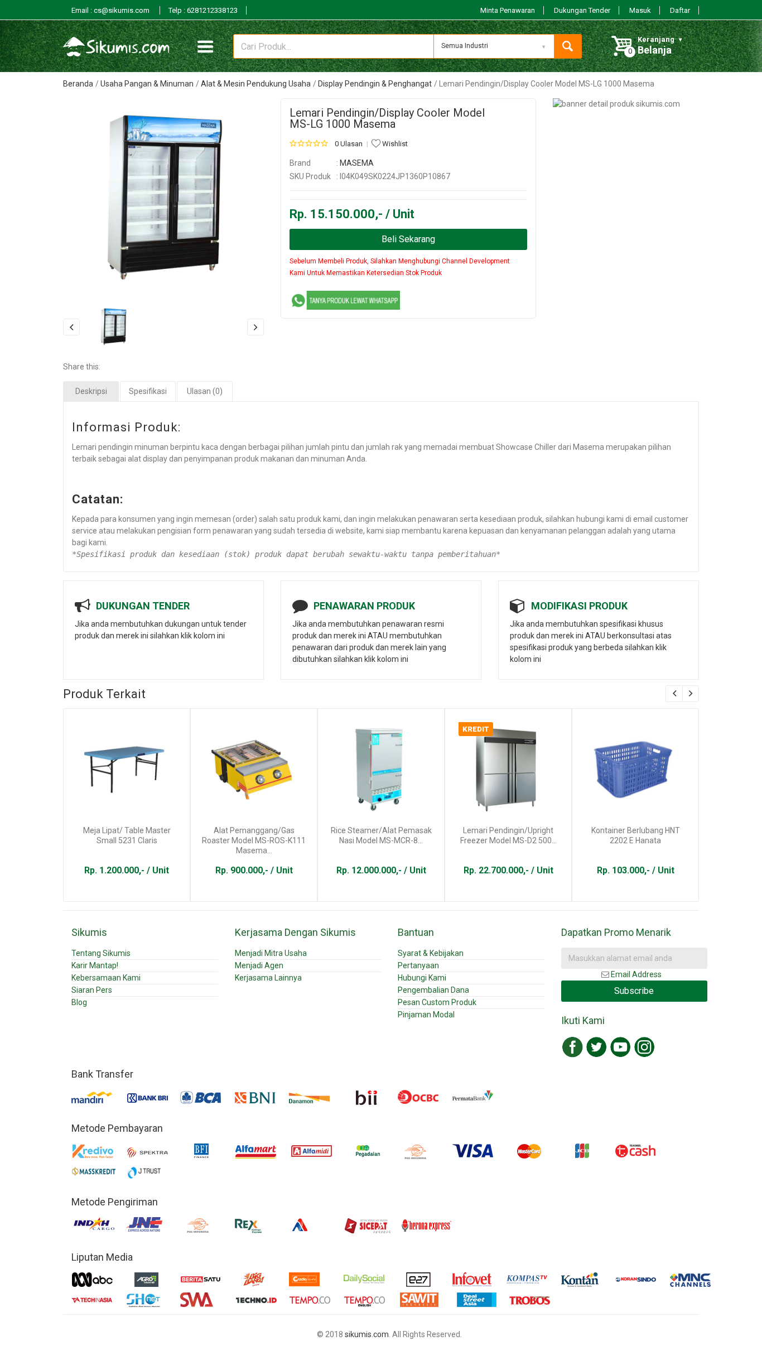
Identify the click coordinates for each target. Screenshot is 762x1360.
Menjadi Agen (259, 965)
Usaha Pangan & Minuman (147, 83)
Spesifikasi (148, 391)
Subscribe (634, 991)
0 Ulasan (349, 144)
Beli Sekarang (408, 239)
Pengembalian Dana (433, 990)
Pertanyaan (418, 965)
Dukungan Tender (582, 10)
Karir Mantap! (94, 965)
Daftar (680, 10)
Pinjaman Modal (426, 1014)
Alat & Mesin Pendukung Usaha (256, 83)
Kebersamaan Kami (106, 977)
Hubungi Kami (422, 977)
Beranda (78, 83)
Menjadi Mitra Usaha (271, 953)
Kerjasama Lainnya (268, 977)
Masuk (640, 10)
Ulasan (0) (205, 391)
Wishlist (394, 144)
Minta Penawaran (507, 10)
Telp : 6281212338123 (203, 10)
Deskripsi (91, 391)
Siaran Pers (91, 990)
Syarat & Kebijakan (431, 953)
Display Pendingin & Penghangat (375, 83)
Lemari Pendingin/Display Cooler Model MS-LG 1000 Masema (387, 118)
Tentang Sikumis (101, 953)
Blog (79, 1002)
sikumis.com (367, 1334)
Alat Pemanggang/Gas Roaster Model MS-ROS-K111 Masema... (254, 840)
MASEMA (357, 162)
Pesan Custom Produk (437, 1002)
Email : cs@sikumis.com (111, 10)
